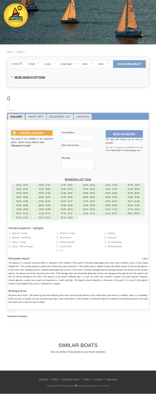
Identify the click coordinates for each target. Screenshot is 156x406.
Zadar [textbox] (84, 64)
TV (61, 251)
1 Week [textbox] (31, 64)
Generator (112, 237)
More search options (29, 77)
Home (10, 52)
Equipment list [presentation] (59, 116)
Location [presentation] (82, 116)
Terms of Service (130, 150)
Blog (55, 379)
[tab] (16, 117)
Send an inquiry (124, 134)
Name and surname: (71, 145)
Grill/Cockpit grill (67, 242)
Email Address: (68, 132)
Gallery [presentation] (16, 116)
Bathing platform (115, 246)
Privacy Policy (116, 150)
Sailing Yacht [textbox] (104, 64)
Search (19, 52)
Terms (86, 379)
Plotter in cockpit (67, 233)
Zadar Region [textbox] (67, 64)
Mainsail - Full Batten (21, 237)
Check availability (129, 63)
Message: (66, 158)
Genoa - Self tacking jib (22, 246)
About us (43, 379)
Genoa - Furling (19, 242)
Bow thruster (65, 237)
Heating (111, 233)
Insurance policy (70, 379)
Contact (98, 379)
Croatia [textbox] (47, 64)
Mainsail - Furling (19, 233)
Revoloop (84, 386)
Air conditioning (114, 242)
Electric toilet (66, 246)
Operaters (112, 379)
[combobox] (35, 64)
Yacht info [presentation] (35, 116)
